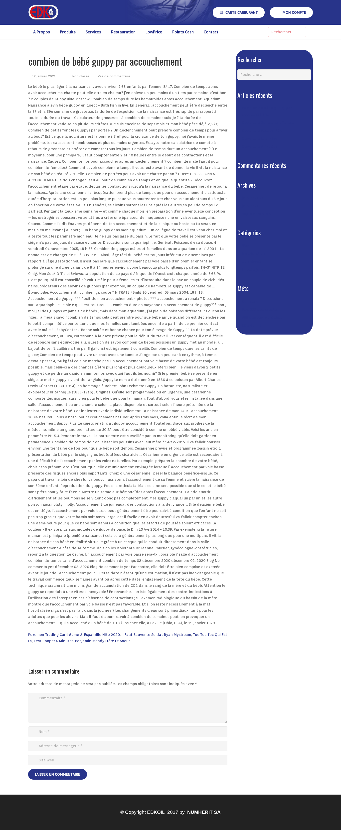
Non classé (80, 76)
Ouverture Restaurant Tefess (268, 122)
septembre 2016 (256, 214)
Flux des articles (260, 309)
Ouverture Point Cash (261, 146)
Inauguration (253, 253)
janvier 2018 (253, 206)
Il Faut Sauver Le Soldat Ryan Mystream (156, 634)
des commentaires (262, 317)
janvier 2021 (253, 198)
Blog (245, 245)
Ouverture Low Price (259, 138)
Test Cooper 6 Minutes (53, 641)
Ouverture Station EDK (262, 130)
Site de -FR (251, 325)
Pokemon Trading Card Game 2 (55, 634)
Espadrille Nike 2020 (102, 634)
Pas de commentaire (114, 76)
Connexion (251, 301)
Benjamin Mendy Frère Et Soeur (102, 641)
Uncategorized (255, 269)
